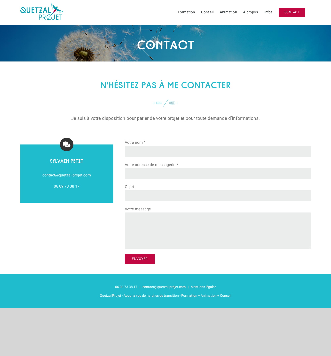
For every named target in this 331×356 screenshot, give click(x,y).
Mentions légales (203, 286)
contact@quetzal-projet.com (164, 286)
